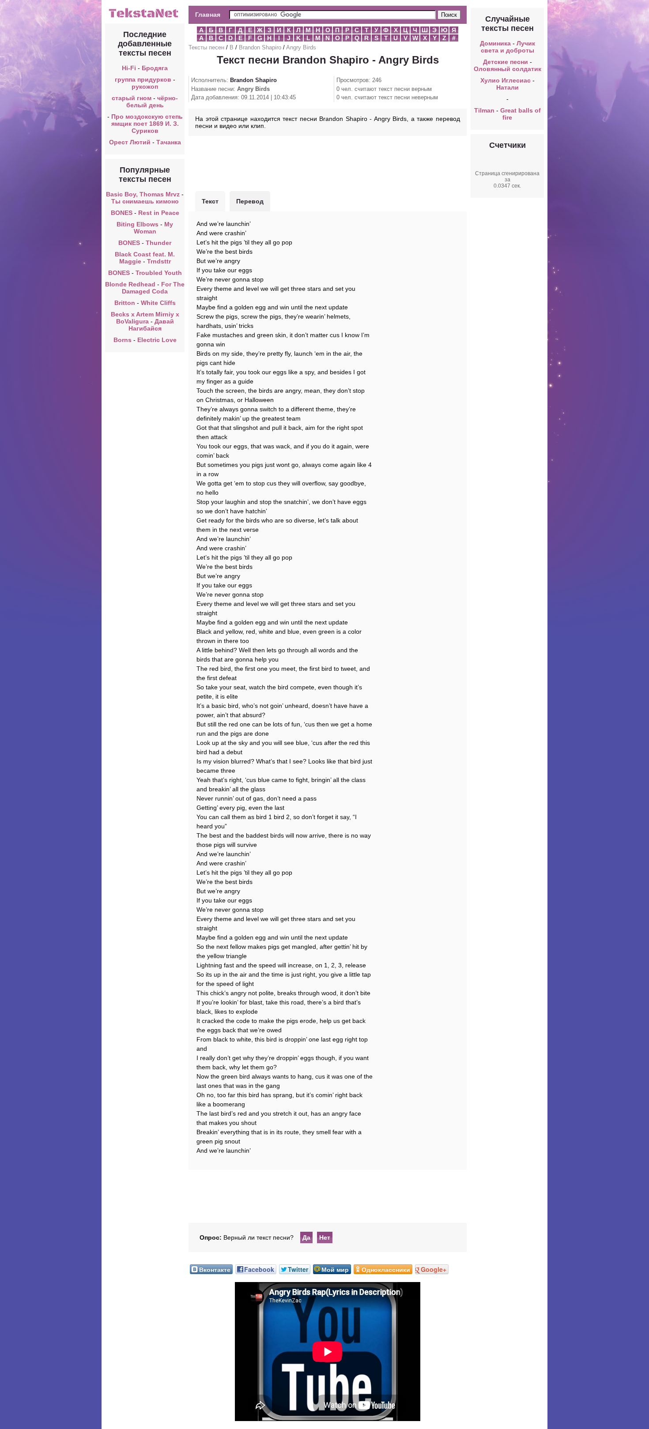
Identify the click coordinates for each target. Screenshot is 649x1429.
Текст (210, 201)
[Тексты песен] (145, 16)
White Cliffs (158, 302)
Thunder (158, 242)
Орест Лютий (130, 142)
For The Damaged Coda (153, 288)
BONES (121, 212)
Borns (122, 339)
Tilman (484, 110)
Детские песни (505, 61)
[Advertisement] (328, 162)
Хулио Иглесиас (505, 80)
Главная (207, 14)
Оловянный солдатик (507, 68)
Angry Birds (301, 47)
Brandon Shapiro (260, 47)
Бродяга (155, 67)
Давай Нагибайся (151, 325)
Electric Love (157, 339)
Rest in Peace (158, 212)
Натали (507, 87)
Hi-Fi (129, 67)
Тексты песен (206, 47)
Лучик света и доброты (508, 47)
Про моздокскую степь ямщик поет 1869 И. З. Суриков (147, 123)
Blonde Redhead (130, 284)
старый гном (131, 98)
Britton (124, 302)
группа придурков (143, 79)
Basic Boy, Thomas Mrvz (143, 194)
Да (306, 1237)
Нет (324, 1237)
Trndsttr (159, 261)
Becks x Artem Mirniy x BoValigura (145, 318)
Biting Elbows (137, 224)
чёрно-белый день (152, 101)
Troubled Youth (159, 272)
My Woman (154, 228)
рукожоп (145, 86)
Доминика (495, 43)
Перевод (250, 201)
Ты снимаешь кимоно (145, 201)
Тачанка (168, 142)
